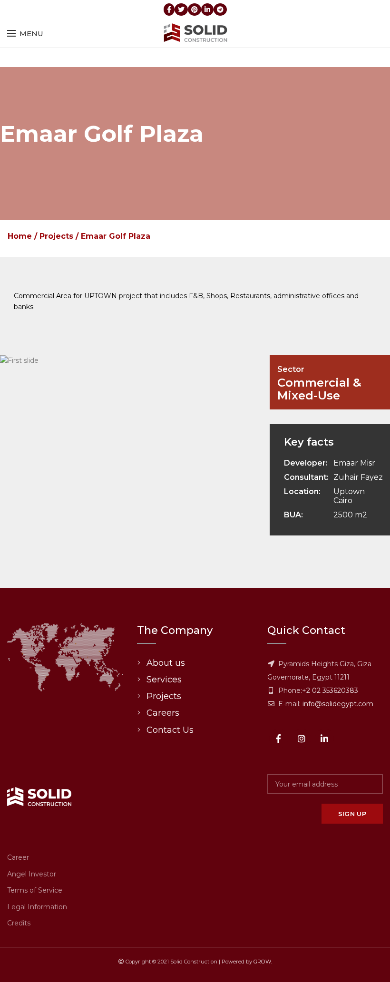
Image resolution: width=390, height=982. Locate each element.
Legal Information (37, 907)
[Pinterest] (194, 9)
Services (164, 679)
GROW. (263, 961)
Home (20, 236)
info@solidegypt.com (337, 704)
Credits (18, 923)
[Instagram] (301, 738)
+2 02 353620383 (330, 690)
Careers (162, 713)
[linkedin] (207, 9)
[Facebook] (169, 9)
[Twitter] (181, 9)
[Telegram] (220, 9)
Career (18, 857)
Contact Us (170, 730)
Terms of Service (34, 890)
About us (165, 663)
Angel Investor (31, 874)
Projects (56, 236)
